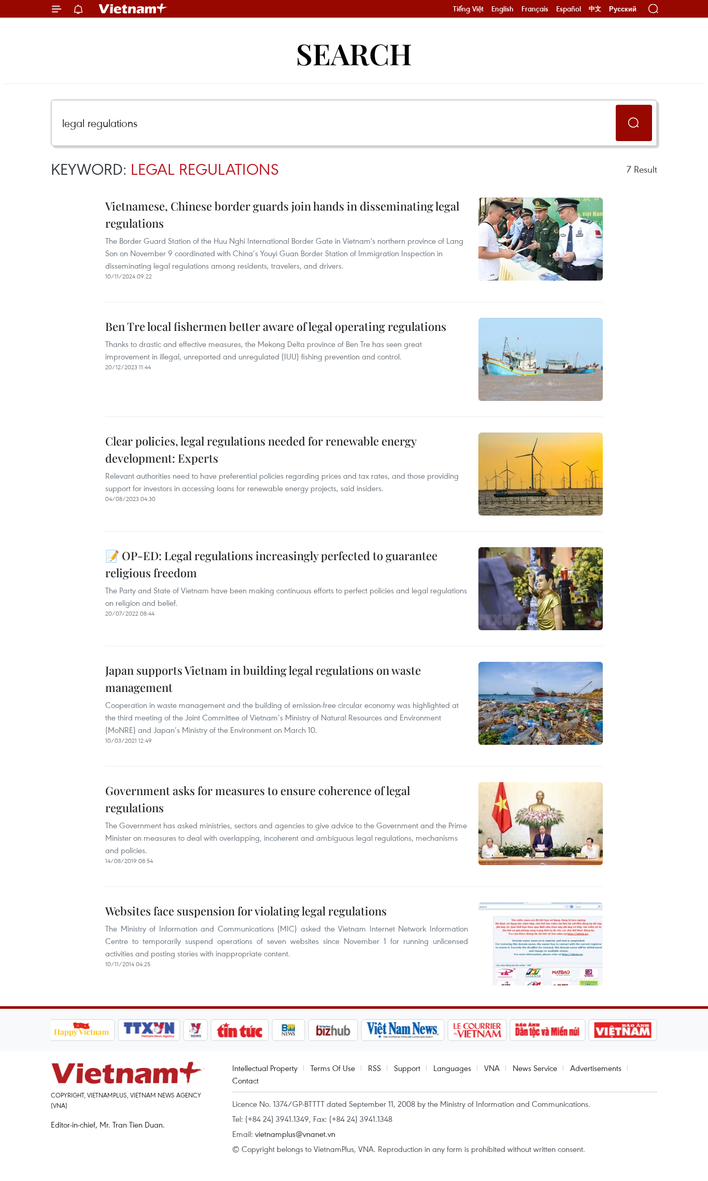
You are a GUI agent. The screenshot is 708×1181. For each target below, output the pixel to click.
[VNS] (403, 1030)
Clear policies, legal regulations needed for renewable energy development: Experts (260, 449)
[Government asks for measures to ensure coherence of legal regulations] (540, 823)
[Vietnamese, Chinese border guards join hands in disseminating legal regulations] (540, 239)
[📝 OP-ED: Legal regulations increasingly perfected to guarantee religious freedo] (540, 588)
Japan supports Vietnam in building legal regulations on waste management (263, 678)
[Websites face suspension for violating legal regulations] (540, 943)
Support (407, 1068)
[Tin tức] (239, 1030)
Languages (452, 1068)
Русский (622, 9)
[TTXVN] (149, 1030)
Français (534, 8)
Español (568, 8)
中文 (595, 8)
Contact (245, 1080)
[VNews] (195, 1030)
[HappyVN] (82, 1030)
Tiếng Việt (468, 8)
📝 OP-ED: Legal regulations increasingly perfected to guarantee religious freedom (271, 564)
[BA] (623, 1030)
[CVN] (477, 1030)
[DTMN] (548, 1030)
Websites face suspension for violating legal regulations (246, 911)
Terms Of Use (332, 1068)
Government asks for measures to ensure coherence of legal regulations (257, 799)
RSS (374, 1068)
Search (354, 53)
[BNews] (288, 1030)
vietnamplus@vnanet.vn (295, 1134)
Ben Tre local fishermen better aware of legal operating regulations (275, 326)
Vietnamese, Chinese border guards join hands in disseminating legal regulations (282, 214)
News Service (535, 1068)
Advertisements (595, 1068)
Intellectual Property (265, 1068)
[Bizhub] (333, 1030)
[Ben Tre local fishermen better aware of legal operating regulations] (540, 359)
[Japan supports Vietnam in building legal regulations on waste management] (540, 703)
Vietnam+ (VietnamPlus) (133, 9)
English (502, 8)
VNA (492, 1068)
